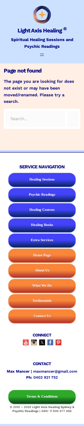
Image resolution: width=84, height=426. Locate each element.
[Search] (72, 119)
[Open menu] (42, 55)
